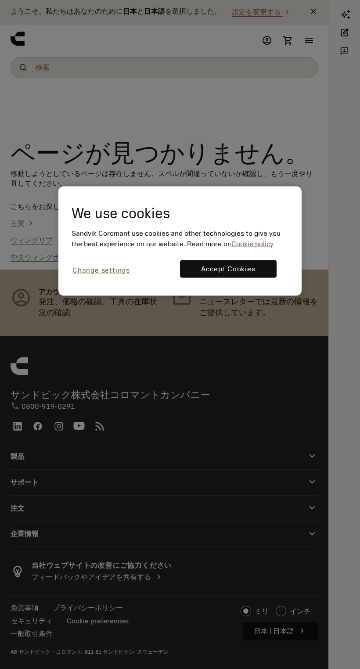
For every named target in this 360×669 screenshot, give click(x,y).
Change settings (101, 270)
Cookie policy (252, 244)
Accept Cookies (228, 269)
